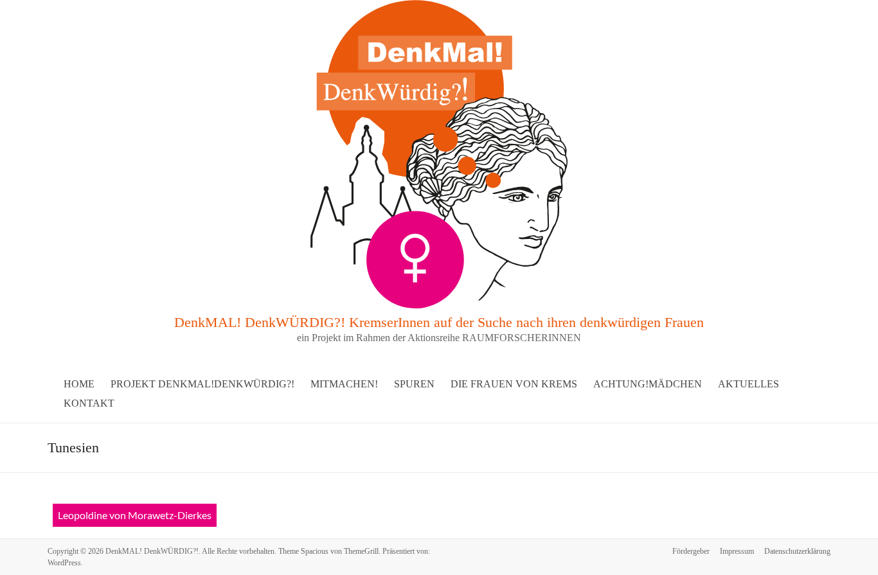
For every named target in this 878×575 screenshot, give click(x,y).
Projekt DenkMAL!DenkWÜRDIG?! (202, 383)
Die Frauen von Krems (514, 383)
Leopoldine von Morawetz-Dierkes (134, 515)
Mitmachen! (344, 383)
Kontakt (89, 403)
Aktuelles (748, 383)
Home (79, 383)
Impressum (737, 551)
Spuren (414, 383)
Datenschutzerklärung (797, 551)
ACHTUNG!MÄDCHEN (647, 383)
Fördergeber (691, 551)
